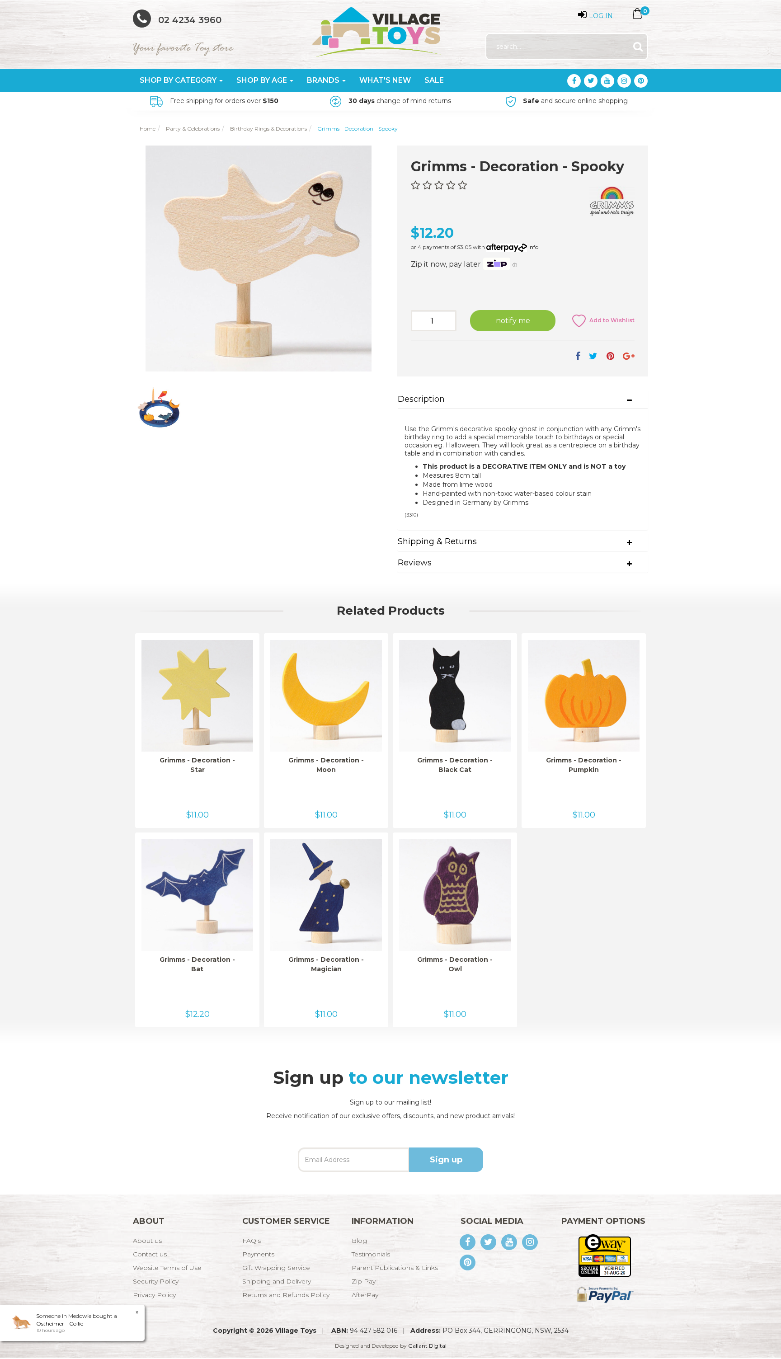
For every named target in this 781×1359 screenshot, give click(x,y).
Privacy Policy (154, 1295)
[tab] (523, 399)
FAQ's (251, 1241)
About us (147, 1241)
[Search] (638, 46)
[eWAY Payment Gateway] (604, 1255)
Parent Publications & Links (395, 1268)
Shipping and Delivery (276, 1281)
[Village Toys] (377, 29)
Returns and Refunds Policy (285, 1295)
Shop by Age (262, 80)
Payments (258, 1254)
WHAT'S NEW (385, 80)
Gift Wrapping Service (276, 1268)
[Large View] (159, 407)
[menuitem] (577, 356)
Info (533, 247)
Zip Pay (364, 1281)
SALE (434, 80)
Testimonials (371, 1254)
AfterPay (365, 1295)
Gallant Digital (427, 1345)
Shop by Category (179, 80)
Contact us (150, 1254)
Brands (324, 80)
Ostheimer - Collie (59, 1323)
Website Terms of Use (167, 1268)
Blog (359, 1241)
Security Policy (156, 1281)
